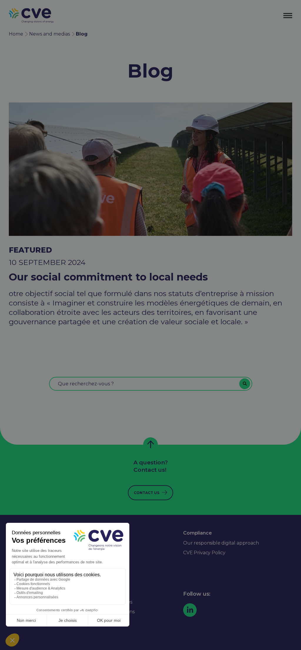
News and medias (49, 34)
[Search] (244, 383)
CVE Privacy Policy (204, 552)
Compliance (197, 533)
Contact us (146, 493)
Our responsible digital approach (221, 543)
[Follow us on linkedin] (190, 610)
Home (16, 34)
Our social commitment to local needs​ (108, 277)
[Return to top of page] (150, 444)
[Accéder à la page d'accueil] (31, 15)
